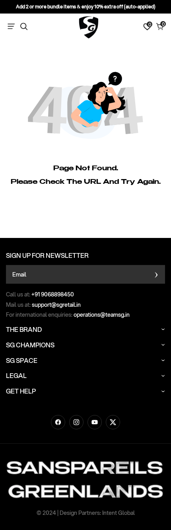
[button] (12, 26)
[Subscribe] (156, 274)
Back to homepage (85, 224)
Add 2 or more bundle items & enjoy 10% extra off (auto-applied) (85, 6)
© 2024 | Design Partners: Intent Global (86, 513)
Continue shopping (85, 201)
